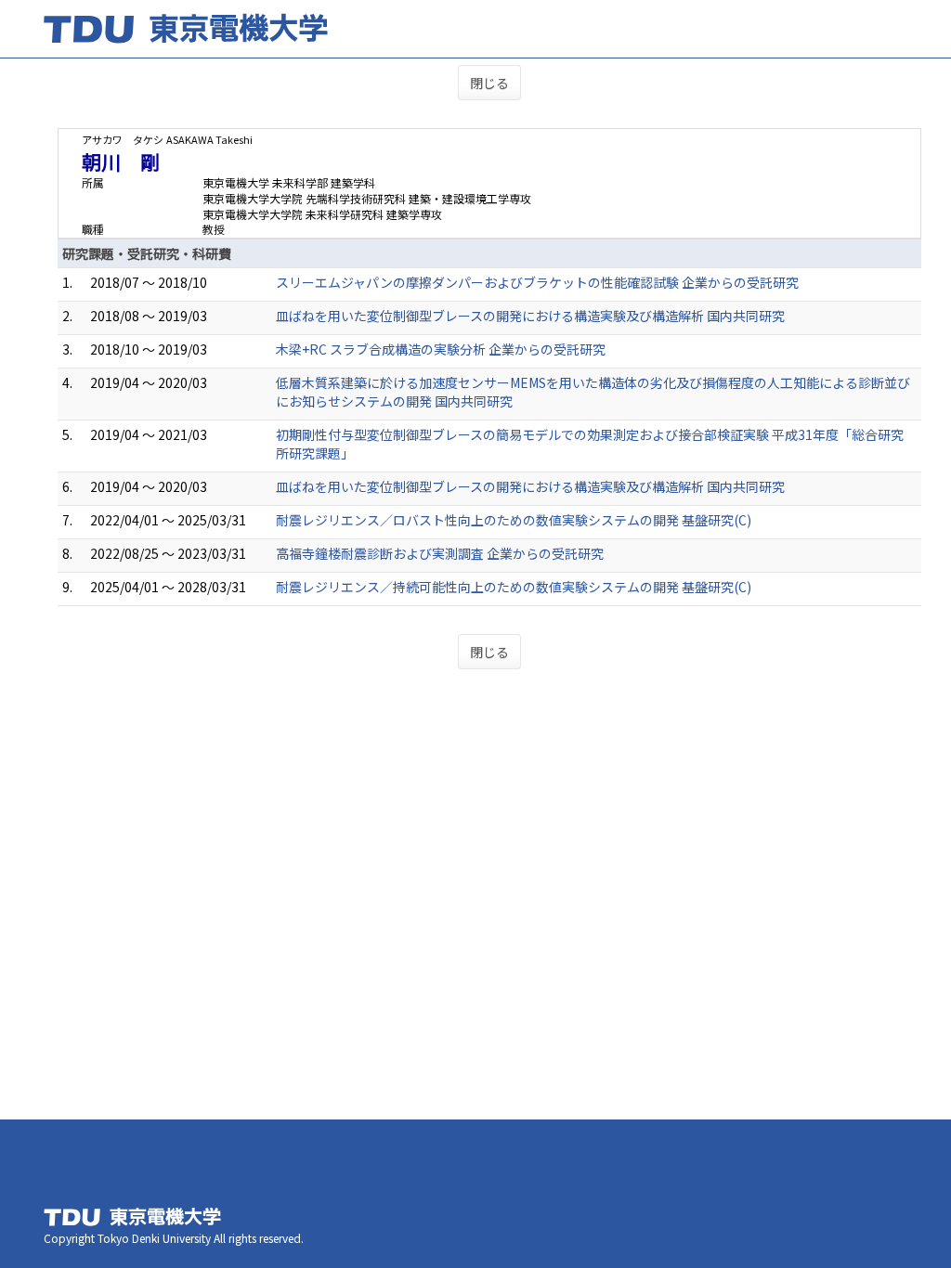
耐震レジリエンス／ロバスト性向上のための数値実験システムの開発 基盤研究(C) (513, 520)
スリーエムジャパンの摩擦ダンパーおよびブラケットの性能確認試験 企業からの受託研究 (537, 282)
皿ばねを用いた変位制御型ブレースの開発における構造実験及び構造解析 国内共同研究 (530, 315)
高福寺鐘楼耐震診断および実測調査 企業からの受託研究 (440, 553)
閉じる (489, 82)
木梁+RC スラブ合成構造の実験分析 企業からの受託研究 (441, 349)
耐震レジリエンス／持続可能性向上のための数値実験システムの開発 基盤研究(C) (513, 586)
